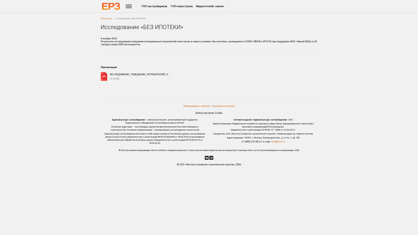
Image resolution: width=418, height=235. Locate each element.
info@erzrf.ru (278, 141)
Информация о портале (196, 106)
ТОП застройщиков (154, 6)
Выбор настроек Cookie (209, 112)
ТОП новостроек (181, 6)
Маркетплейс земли (210, 6)
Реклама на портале (223, 106)
